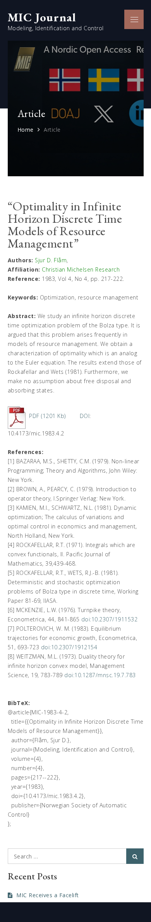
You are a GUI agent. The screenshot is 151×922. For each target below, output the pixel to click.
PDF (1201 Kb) (47, 416)
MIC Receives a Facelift (47, 895)
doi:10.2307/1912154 (69, 647)
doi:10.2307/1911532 (109, 619)
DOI (85, 416)
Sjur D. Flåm (51, 260)
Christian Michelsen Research (81, 269)
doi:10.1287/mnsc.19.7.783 (100, 675)
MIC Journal (42, 17)
